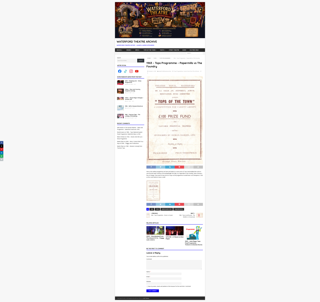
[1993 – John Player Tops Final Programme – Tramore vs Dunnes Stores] (194, 233)
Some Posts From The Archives (191, 71)
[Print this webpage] (1, 159)
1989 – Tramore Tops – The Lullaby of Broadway (132, 115)
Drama (128, 50)
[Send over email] (1, 156)
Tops (155, 58)
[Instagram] (131, 71)
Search (119, 58)
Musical (119, 50)
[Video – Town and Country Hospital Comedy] (120, 91)
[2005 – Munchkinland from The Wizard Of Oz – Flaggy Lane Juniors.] (155, 230)
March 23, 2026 (129, 84)
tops (157, 209)
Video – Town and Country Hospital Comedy (132, 90)
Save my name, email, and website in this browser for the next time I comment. (169, 286)
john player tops (167, 209)
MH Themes (146, 298)
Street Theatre (174, 50)
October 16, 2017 (130, 118)
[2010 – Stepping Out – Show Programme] (120, 82)
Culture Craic (194, 50)
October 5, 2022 (152, 71)
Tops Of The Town (149, 50)
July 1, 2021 (128, 101)
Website (148, 281)
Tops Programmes (178, 71)
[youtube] (136, 71)
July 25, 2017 (129, 108)
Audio (184, 50)
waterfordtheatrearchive (165, 71)
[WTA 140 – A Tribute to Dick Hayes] (175, 230)
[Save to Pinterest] (1, 149)
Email (148, 276)
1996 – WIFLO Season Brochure (134, 106)
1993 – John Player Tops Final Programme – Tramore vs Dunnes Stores (193, 243)
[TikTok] (125, 71)
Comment (149, 259)
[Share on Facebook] (1, 142)
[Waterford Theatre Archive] (160, 37)
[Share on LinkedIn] (1, 152)
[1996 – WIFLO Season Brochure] (120, 107)
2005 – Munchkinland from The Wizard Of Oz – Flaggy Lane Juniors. (155, 238)
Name (148, 271)
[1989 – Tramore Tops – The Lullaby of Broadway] (120, 116)
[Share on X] (1, 146)
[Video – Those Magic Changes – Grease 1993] (120, 98)
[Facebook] (119, 71)
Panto (162, 50)
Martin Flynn (120, 141)
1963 (152, 209)
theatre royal (179, 209)
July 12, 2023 (129, 92)
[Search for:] (194, 53)
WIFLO (137, 50)
